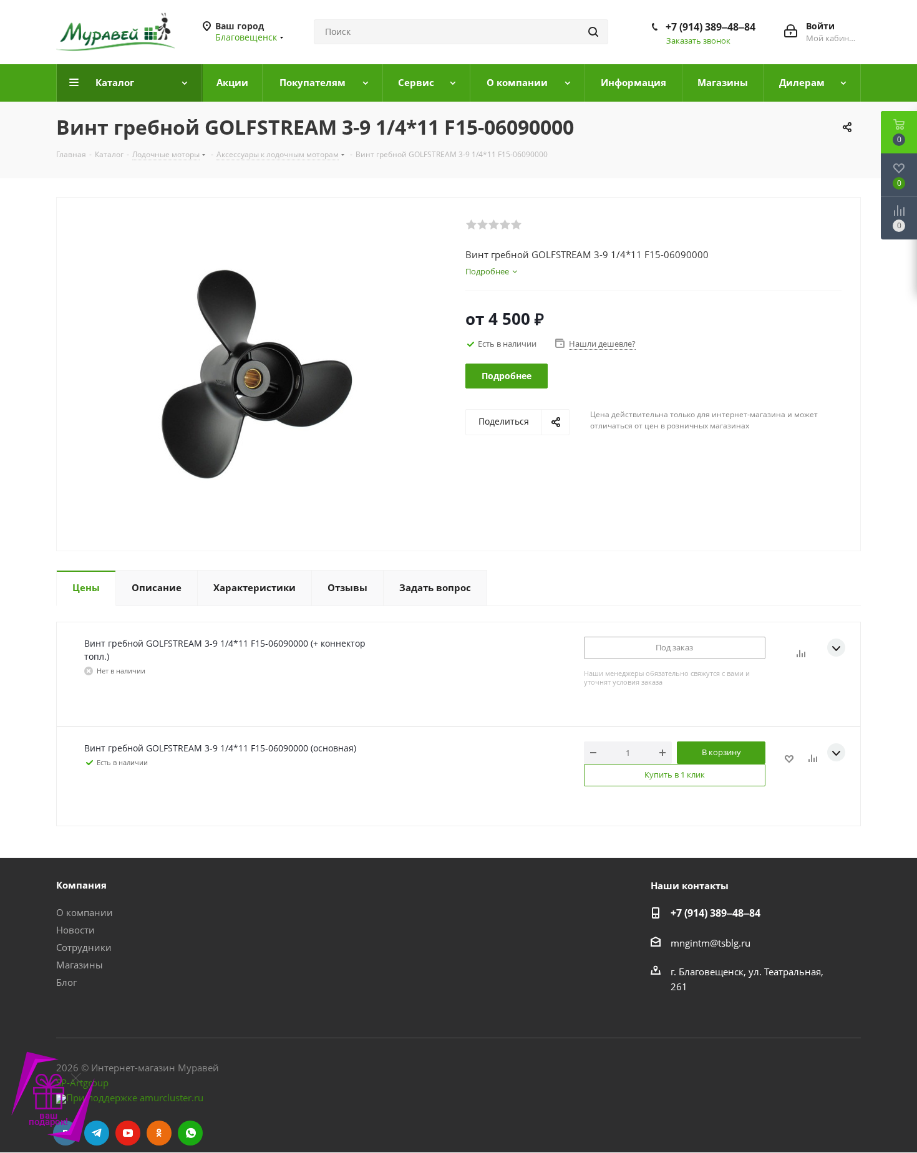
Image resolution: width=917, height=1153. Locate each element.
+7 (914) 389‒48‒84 (710, 27)
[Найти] (593, 31)
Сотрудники (84, 947)
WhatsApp (190, 1133)
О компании (84, 912)
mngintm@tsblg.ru (710, 943)
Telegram (96, 1133)
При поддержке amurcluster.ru (134, 1097)
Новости (75, 930)
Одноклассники (159, 1133)
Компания (81, 885)
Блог (66, 982)
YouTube (127, 1133)
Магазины (79, 964)
